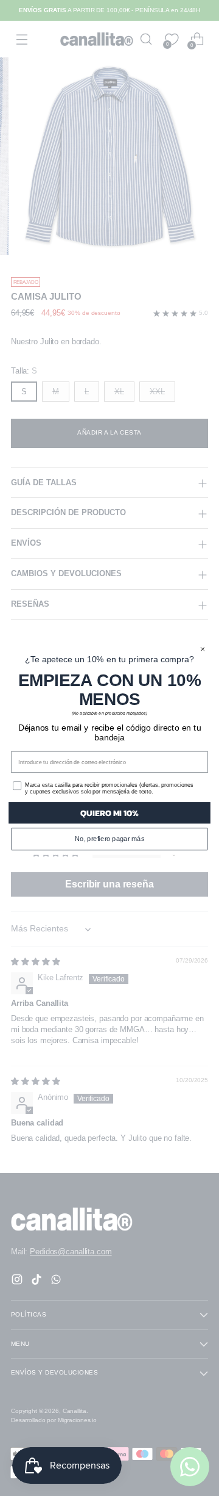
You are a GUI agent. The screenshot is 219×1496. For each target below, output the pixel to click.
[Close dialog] (202, 649)
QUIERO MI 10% (109, 812)
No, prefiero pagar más (109, 838)
